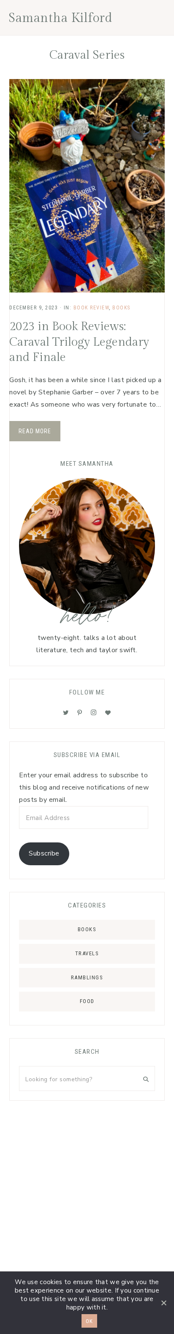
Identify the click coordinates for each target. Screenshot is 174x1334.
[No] (163, 1302)
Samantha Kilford (60, 18)
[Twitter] (66, 712)
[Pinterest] (80, 712)
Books (121, 308)
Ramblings (87, 977)
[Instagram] (93, 712)
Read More (35, 431)
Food (87, 1001)
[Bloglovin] (108, 712)
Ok (89, 1321)
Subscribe (44, 853)
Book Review (91, 308)
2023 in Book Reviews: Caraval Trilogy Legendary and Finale (79, 342)
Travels (87, 953)
